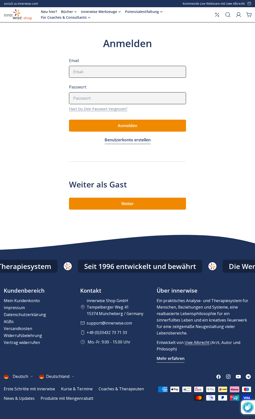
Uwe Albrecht (197, 342)
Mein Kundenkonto (22, 300)
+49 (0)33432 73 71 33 (107, 332)
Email (74, 60)
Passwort (77, 87)
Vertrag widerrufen (22, 342)
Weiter (127, 203)
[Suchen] (228, 15)
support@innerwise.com (109, 323)
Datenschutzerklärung (25, 314)
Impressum (14, 307)
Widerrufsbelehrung (23, 335)
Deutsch (20, 376)
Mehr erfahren (171, 358)
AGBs (9, 321)
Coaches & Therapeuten (121, 389)
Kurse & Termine (77, 389)
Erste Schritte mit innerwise (29, 389)
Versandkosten (18, 328)
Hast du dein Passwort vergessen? (98, 108)
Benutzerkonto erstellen (128, 140)
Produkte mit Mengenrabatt (67, 398)
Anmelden (127, 125)
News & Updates (19, 398)
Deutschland (57, 376)
